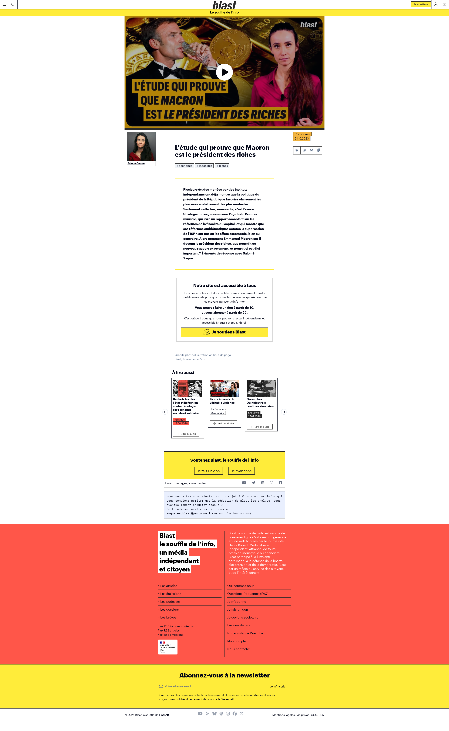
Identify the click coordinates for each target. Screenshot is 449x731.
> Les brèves (167, 617)
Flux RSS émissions (170, 634)
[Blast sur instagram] (271, 483)
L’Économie (302, 134)
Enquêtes (253, 412)
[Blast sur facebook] (280, 483)
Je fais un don (237, 609)
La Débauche (218, 409)
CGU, (315, 714)
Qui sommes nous (240, 586)
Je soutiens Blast (228, 331)
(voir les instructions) (234, 513)
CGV (321, 714)
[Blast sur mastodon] (262, 483)
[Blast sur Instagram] (228, 714)
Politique (180, 419)
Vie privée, (303, 714)
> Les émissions (169, 594)
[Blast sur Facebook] (235, 714)
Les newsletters (238, 625)
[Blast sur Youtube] (200, 714)
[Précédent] (165, 412)
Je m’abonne (236, 601)
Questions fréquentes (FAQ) (248, 594)
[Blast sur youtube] (244, 483)
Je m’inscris (277, 686)
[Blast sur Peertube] (207, 714)
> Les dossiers (168, 609)
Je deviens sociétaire (242, 617)
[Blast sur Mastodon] (221, 714)
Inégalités (204, 165)
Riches (222, 165)
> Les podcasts (169, 601)
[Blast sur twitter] (253, 483)
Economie (184, 165)
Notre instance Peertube (245, 633)
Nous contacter (238, 649)
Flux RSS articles (169, 630)
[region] (224, 412)
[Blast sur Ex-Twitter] (242, 714)
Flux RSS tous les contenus (176, 626)
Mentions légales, (284, 714)
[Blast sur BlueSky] (214, 714)
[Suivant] (284, 412)
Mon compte (236, 641)
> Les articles (167, 586)
